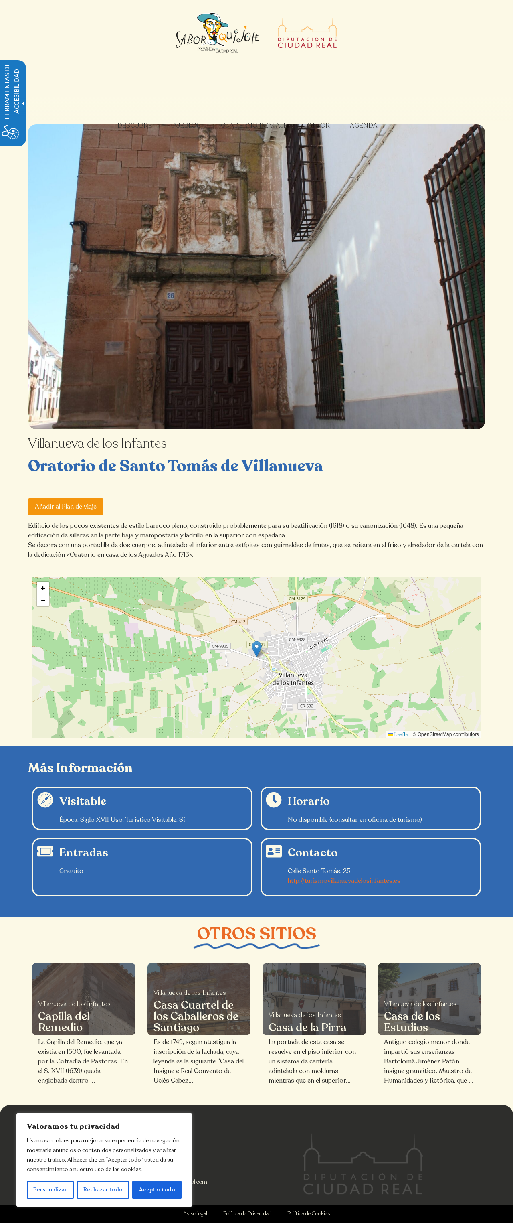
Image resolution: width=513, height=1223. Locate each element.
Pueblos (186, 126)
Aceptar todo (157, 1189)
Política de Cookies (308, 1213)
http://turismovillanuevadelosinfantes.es (344, 880)
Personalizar (50, 1189)
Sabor (318, 126)
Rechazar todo (103, 1189)
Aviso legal (195, 1213)
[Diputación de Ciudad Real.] (363, 1164)
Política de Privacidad (247, 1213)
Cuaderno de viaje (254, 126)
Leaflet (401, 734)
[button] (257, 649)
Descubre (134, 126)
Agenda (364, 126)
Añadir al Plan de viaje (66, 506)
